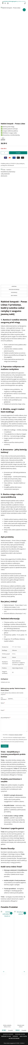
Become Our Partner (14, 1038)
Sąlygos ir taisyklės (8, 1034)
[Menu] (25, 3)
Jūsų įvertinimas (4, 698)
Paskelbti (4, 746)
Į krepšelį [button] (10, 1030)
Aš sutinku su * (12, 734)
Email (3, 710)
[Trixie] (8, 224)
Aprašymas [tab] (14, 286)
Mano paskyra (23, 1036)
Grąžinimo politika (6, 1036)
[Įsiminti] (11, 913)
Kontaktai (15, 1036)
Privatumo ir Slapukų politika (15, 734)
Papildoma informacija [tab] (14, 289)
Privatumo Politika (20, 1034)
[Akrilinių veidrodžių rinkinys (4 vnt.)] (7, 967)
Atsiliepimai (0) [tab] (14, 292)
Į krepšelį (18, 153)
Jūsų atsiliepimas (5, 717)
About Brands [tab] (14, 295)
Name (3, 703)
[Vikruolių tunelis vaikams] (20, 967)
